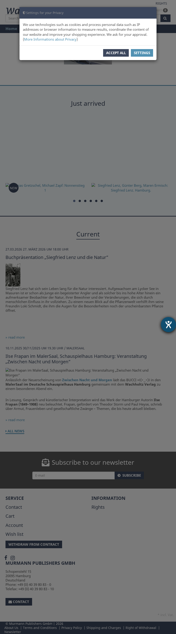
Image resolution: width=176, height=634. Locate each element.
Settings (142, 52)
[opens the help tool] (168, 324)
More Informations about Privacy (50, 39)
